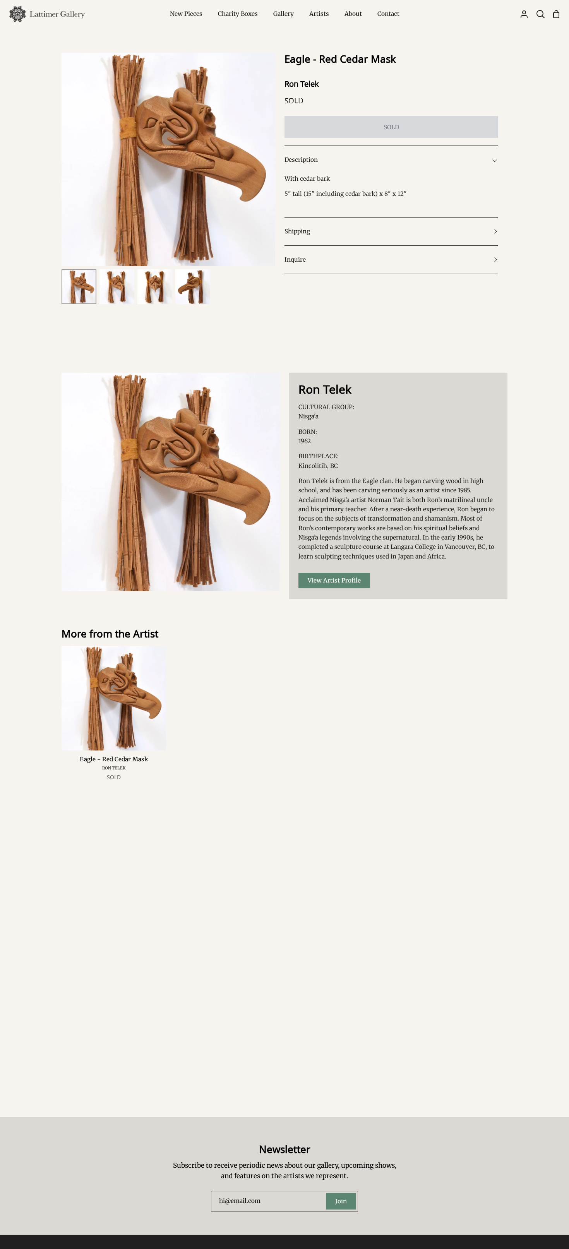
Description (301, 159)
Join (341, 1201)
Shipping (297, 231)
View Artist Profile (334, 580)
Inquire (295, 259)
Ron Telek (301, 84)
